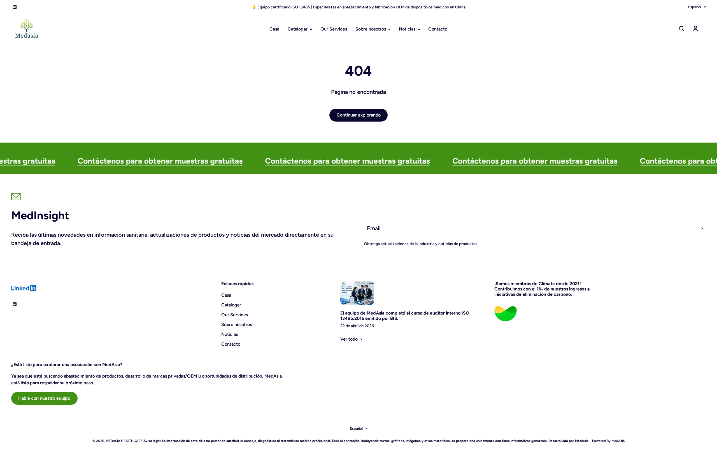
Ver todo (349, 339)
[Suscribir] (702, 228)
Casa (274, 29)
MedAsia (618, 441)
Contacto (437, 29)
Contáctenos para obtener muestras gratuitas (142, 161)
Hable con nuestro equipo (44, 398)
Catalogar (298, 29)
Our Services (333, 29)
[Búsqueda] (681, 28)
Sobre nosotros (371, 29)
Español (694, 7)
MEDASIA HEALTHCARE (124, 441)
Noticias (407, 29)
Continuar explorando (359, 115)
